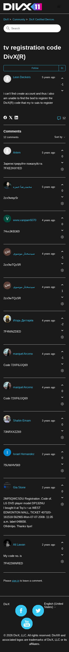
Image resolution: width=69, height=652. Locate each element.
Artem (17, 152)
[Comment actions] (62, 169)
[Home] (22, 6)
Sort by (58, 137)
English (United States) (53, 605)
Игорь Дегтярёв (23, 320)
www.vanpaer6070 (24, 220)
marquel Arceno (23, 353)
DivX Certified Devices (41, 19)
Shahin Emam (22, 420)
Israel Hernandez (23, 454)
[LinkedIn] (16, 117)
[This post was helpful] (62, 78)
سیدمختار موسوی (24, 253)
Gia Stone (19, 487)
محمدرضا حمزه (22, 186)
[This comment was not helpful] (62, 162)
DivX (6, 19)
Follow (35, 68)
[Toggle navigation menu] (59, 7)
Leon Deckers (22, 77)
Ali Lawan (19, 544)
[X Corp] (10, 117)
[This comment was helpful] (62, 150)
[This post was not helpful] (62, 90)
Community (19, 19)
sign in (15, 580)
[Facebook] (5, 117)
